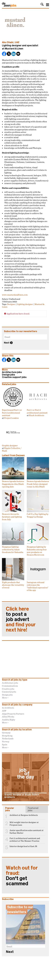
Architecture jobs (12, 372)
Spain (4, 744)
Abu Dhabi (7, 42)
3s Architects (8, 707)
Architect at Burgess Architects (24, 815)
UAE (17, 42)
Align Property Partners (13, 713)
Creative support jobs (14, 377)
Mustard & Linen (14, 48)
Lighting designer (25, 304)
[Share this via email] (18, 54)
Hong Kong (7, 735)
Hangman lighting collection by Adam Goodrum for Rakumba (12, 549)
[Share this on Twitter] (9, 54)
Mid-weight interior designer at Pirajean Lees (24, 823)
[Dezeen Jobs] (9, 6)
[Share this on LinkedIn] (13, 54)
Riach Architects (36, 415)
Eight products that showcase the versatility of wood (13, 585)
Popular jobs (9, 809)
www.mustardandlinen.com (15, 294)
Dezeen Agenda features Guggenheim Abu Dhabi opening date (13, 484)
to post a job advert (21, 619)
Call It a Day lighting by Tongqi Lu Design (37, 515)
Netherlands (7, 738)
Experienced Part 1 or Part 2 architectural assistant (12, 413)
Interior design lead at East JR (23, 846)
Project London (11, 418)
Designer (11, 304)
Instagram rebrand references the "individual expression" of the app (37, 586)
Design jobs (8, 374)
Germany (6, 732)
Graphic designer (10, 445)
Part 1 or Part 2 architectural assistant (37, 411)
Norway (5, 741)
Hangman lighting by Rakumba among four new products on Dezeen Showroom (37, 550)
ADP (4, 710)
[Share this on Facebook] (4, 54)
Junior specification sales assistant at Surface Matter (26, 831)
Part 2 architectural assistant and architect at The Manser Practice (25, 839)
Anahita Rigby (8, 719)
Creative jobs (8, 688)
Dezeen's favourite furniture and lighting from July (12, 517)
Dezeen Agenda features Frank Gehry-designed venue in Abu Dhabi (38, 484)
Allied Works (8, 716)
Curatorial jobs (9, 691)
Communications (10, 685)
